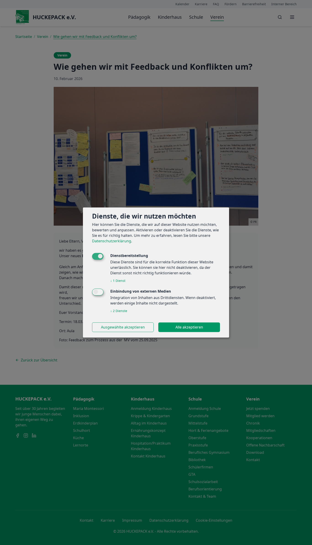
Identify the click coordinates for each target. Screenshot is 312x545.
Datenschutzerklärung (111, 241)
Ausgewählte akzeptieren (123, 327)
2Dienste (118, 311)
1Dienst (117, 281)
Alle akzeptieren (189, 327)
